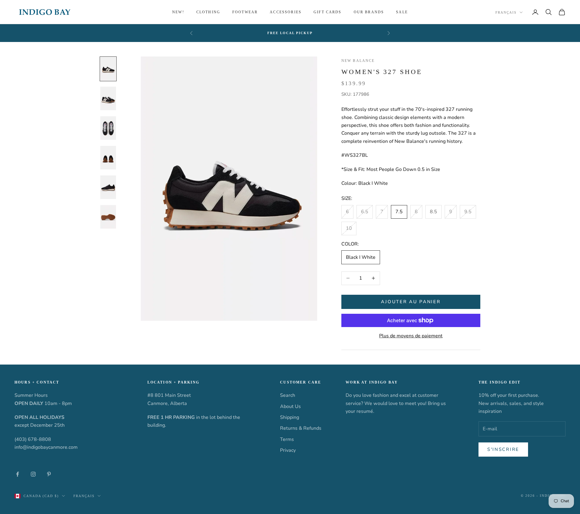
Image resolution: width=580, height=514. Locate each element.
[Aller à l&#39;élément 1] (108, 68)
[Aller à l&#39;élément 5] (108, 187)
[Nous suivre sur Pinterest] (49, 474)
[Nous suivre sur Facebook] (17, 474)
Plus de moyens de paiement (411, 335)
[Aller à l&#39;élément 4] (108, 157)
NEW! (178, 12)
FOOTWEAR (245, 12)
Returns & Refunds (300, 428)
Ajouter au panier (410, 302)
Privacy (288, 450)
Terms (287, 439)
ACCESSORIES (285, 12)
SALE (402, 12)
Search (287, 395)
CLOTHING (208, 12)
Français (506, 12)
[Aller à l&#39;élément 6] (108, 216)
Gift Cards (328, 12)
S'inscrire (503, 449)
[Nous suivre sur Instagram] (33, 474)
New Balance (358, 61)
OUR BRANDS (369, 12)
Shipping (289, 417)
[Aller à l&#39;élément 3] (108, 128)
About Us (290, 406)
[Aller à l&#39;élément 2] (108, 98)
